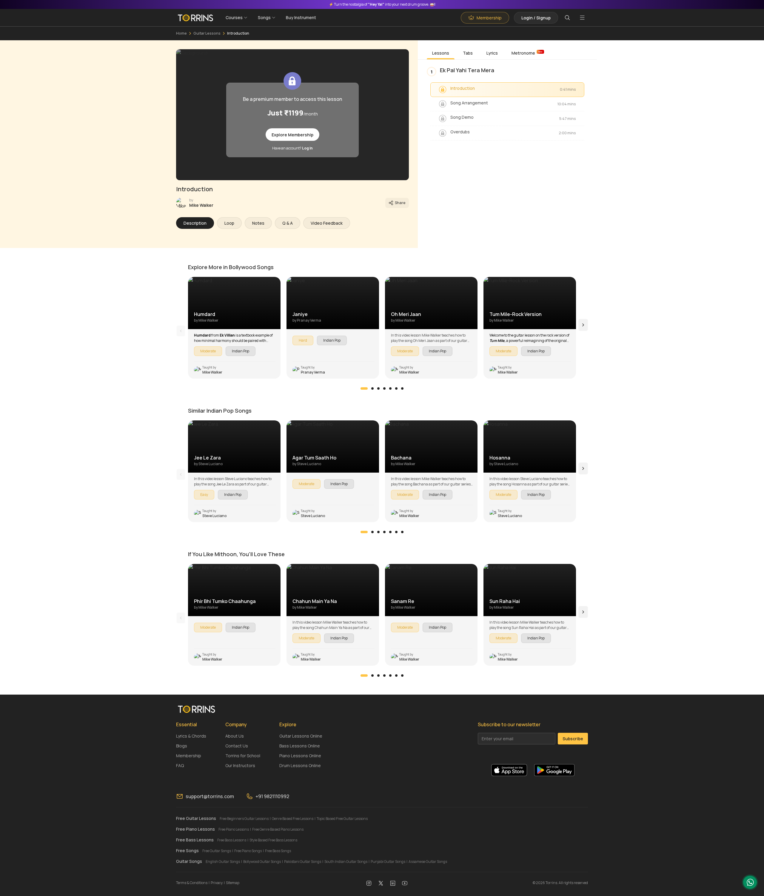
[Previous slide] (181, 331)
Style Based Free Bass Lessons (273, 840)
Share (400, 202)
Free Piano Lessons (233, 829)
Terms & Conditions (191, 882)
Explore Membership (292, 135)
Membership (188, 755)
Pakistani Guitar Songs (302, 861)
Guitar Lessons (207, 33)
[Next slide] (583, 325)
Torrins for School (242, 755)
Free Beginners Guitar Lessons (244, 818)
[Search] (567, 17)
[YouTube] (405, 882)
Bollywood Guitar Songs (262, 861)
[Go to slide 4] (384, 388)
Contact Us (236, 746)
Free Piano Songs (248, 850)
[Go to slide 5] (390, 388)
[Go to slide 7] (402, 388)
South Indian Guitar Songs (345, 861)
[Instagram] (369, 882)
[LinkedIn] (393, 882)
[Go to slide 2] (372, 388)
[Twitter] (381, 882)
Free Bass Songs (278, 850)
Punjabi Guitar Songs (388, 861)
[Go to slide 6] (396, 388)
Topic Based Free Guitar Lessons (342, 818)
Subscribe (573, 738)
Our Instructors (240, 765)
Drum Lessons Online (300, 765)
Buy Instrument (301, 17)
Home (181, 33)
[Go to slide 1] (364, 388)
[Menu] (582, 17)
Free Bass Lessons (231, 840)
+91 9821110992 (272, 796)
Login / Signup (536, 18)
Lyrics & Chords (191, 736)
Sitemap (232, 882)
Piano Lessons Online (300, 755)
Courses (234, 17)
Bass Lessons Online (299, 746)
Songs (264, 17)
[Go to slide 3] (378, 388)
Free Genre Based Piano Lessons (278, 829)
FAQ (180, 765)
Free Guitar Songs (216, 850)
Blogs (181, 746)
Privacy (217, 882)
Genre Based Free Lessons (292, 818)
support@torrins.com (210, 796)
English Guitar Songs (223, 861)
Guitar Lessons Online (300, 736)
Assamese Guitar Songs (428, 861)
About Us (234, 736)
